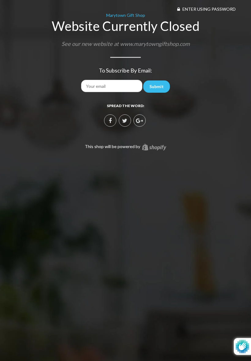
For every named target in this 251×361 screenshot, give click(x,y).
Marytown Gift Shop (125, 15)
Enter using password (209, 9)
